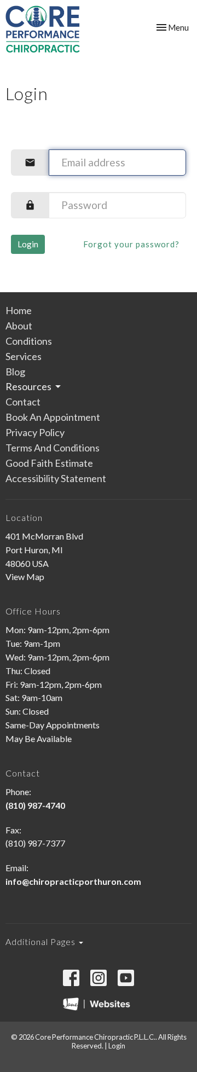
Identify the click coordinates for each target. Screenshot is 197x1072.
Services (23, 356)
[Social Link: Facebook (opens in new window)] (71, 978)
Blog (15, 372)
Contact (22, 402)
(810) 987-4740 (35, 805)
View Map (24, 576)
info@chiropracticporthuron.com (73, 881)
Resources (28, 386)
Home (18, 310)
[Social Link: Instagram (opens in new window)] (98, 978)
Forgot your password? (131, 244)
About (18, 326)
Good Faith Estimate (49, 463)
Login (28, 244)
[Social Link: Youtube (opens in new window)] (126, 978)
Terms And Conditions (52, 448)
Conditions (28, 341)
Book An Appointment (52, 417)
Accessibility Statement (55, 478)
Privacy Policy (35, 432)
